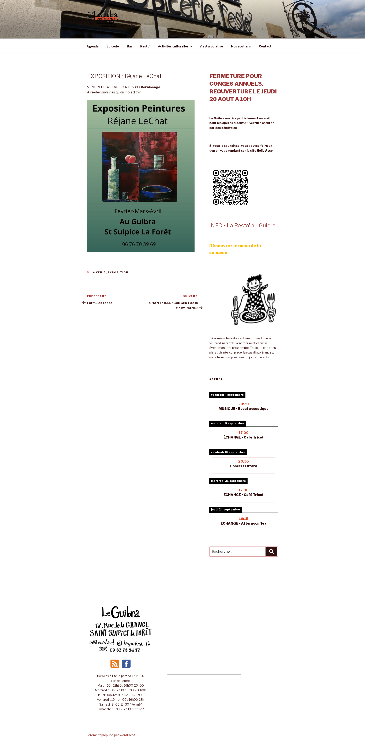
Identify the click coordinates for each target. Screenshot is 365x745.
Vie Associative (211, 46)
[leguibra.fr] (120, 618)
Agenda (93, 46)
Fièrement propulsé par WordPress (110, 735)
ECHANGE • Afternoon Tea (243, 523)
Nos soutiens (241, 46)
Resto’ (145, 46)
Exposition (118, 272)
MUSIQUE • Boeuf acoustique (243, 409)
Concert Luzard (243, 466)
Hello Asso (265, 150)
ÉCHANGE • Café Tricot (243, 495)
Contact (265, 46)
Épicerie (113, 46)
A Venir (99, 272)
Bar (129, 46)
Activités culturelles (173, 46)
